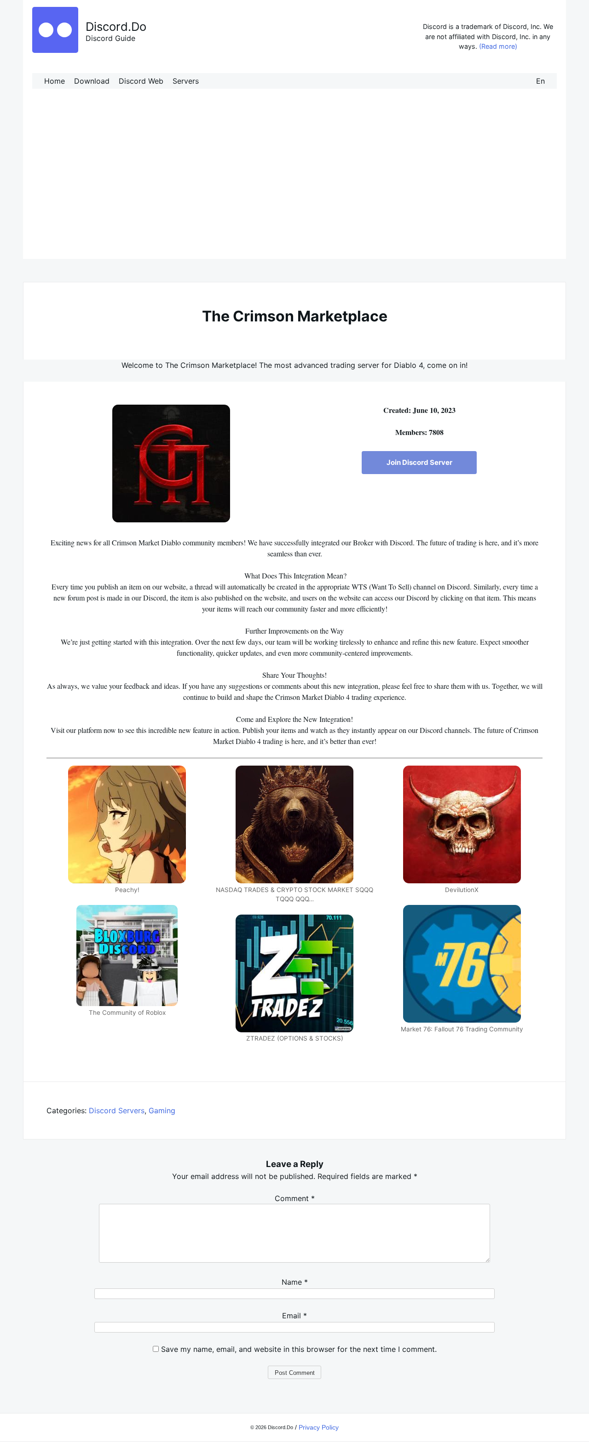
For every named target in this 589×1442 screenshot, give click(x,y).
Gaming (162, 1110)
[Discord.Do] (55, 50)
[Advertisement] (294, 183)
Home (54, 81)
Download (92, 81)
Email (294, 1315)
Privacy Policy (319, 1427)
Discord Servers (116, 1110)
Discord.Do (116, 26)
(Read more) (498, 46)
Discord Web (141, 81)
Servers (186, 81)
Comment (295, 1198)
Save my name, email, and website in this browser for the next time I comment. (299, 1349)
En (540, 81)
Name (295, 1282)
